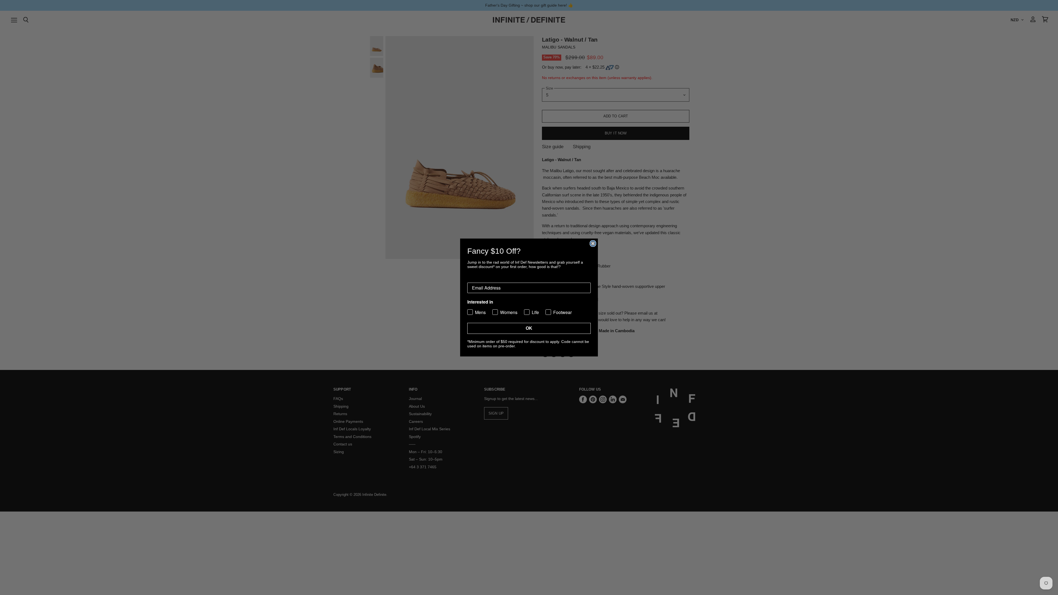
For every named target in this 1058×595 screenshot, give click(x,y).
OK (529, 328)
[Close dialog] (593, 243)
